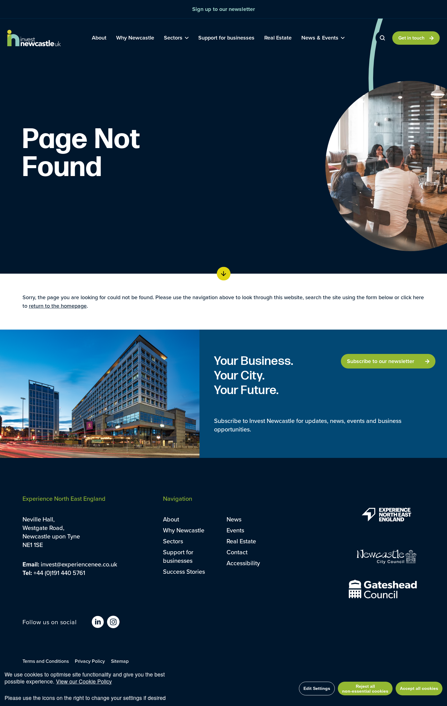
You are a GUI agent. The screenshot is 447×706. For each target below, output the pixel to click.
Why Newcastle (183, 530)
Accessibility (243, 563)
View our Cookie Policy (84, 681)
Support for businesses (178, 556)
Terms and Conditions (46, 661)
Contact (237, 552)
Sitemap (120, 661)
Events (235, 530)
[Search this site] (382, 38)
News (234, 519)
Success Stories (184, 571)
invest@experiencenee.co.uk (79, 564)
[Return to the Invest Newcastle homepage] (34, 38)
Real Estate (241, 541)
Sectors (173, 541)
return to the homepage (58, 306)
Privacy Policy (90, 661)
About (171, 519)
